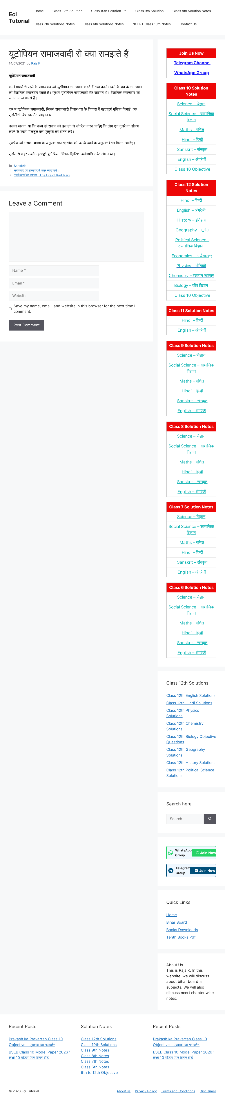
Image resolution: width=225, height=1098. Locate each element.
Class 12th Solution (67, 11)
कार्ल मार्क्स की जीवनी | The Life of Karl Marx (42, 175)
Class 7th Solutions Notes (54, 24)
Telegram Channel (192, 62)
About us (124, 1091)
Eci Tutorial (19, 17)
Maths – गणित (192, 129)
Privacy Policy (146, 1091)
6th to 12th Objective (99, 1072)
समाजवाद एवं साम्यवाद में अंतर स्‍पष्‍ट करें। (36, 170)
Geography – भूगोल (192, 229)
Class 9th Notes (95, 1050)
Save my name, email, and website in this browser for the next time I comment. (74, 309)
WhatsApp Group (191, 72)
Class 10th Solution (106, 11)
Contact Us (188, 24)
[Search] (210, 819)
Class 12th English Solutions (191, 695)
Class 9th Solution (149, 11)
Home (39, 11)
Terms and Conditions (178, 1091)
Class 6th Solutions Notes (103, 24)
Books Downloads (182, 930)
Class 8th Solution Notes (191, 11)
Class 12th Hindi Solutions (189, 703)
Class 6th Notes (95, 1067)
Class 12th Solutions (98, 1039)
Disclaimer (208, 1091)
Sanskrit (20, 166)
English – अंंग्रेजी (192, 159)
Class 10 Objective (192, 169)
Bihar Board (176, 922)
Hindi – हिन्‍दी (192, 139)
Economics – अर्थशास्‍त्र (192, 255)
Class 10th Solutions (99, 1045)
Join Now (208, 853)
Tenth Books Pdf (181, 937)
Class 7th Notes (95, 1061)
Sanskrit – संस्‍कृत (192, 149)
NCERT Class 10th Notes (151, 24)
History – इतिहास (191, 220)
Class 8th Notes (95, 1056)
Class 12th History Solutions (191, 762)
